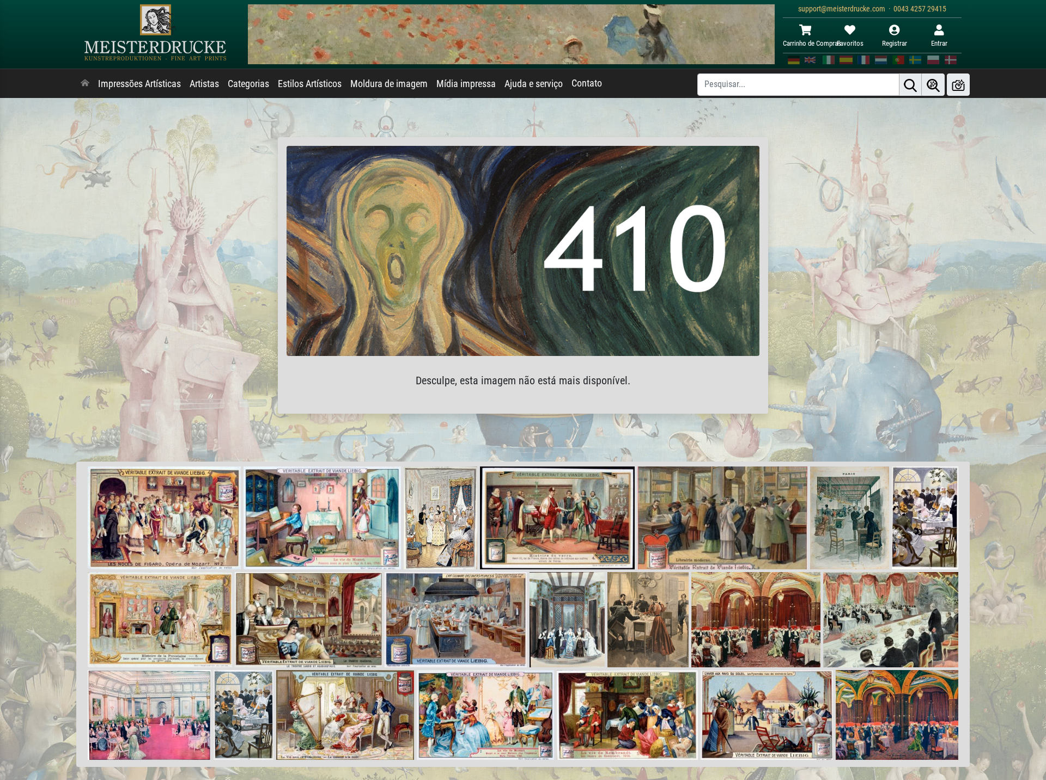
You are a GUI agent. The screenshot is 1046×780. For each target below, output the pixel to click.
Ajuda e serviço (533, 83)
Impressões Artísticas (139, 83)
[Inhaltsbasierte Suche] (933, 84)
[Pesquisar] (910, 84)
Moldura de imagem (389, 83)
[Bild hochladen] (958, 84)
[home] (85, 83)
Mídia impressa (466, 83)
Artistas (204, 83)
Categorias (248, 83)
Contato (586, 83)
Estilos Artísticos (310, 83)
